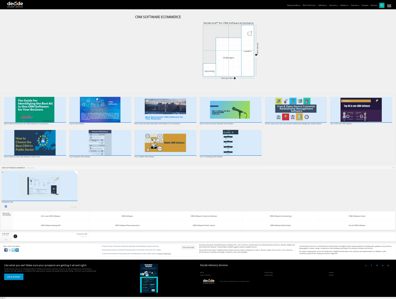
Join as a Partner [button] (13, 277)
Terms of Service (205, 275)
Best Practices (308, 5)
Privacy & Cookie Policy (164, 254)
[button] (6, 250)
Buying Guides (293, 5)
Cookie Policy (268, 275)
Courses (354, 5)
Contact (331, 272)
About (202, 272)
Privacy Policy (268, 272)
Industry (343, 5)
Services (332, 5)
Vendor (331, 275)
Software (321, 5)
